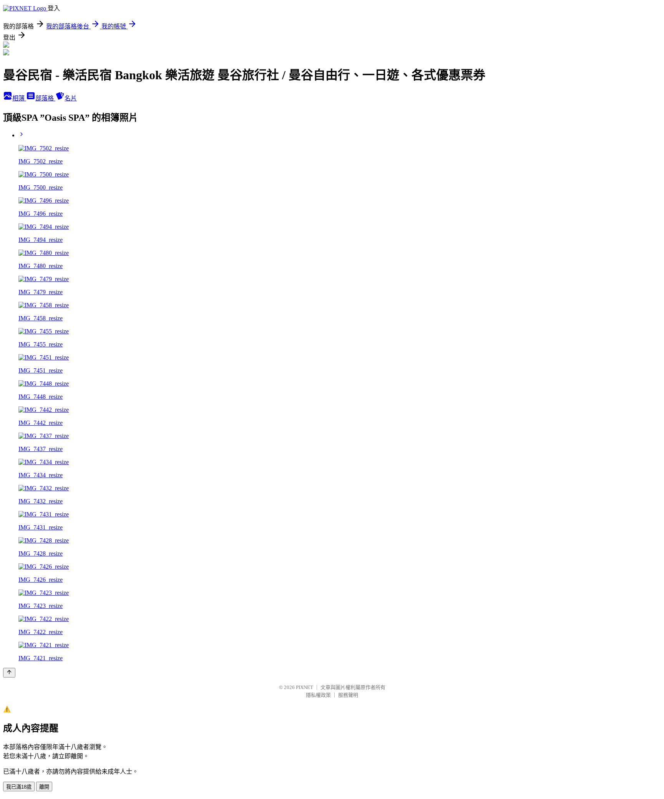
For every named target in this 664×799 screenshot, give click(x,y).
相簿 (19, 98)
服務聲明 (348, 695)
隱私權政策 (318, 695)
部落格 (45, 98)
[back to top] (9, 672)
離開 (44, 787)
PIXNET (304, 687)
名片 (71, 98)
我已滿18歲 (19, 787)
